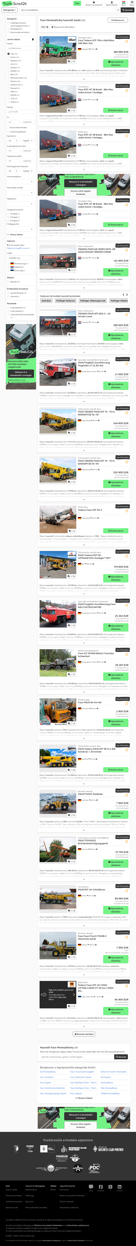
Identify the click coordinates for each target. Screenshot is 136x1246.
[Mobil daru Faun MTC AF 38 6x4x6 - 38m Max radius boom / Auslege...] (58, 144)
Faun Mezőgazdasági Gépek (53, 1093)
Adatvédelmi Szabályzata (51, 1240)
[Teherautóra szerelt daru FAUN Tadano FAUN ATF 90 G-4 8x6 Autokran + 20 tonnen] (58, 758)
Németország (21, 263)
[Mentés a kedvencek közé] (126, 41)
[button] (132, 3)
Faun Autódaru (47, 1077)
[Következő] (74, 50)
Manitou (15, 81)
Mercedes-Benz (18, 78)
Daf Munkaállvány (48, 1071)
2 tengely (15, 213)
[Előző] (42, 50)
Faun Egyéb (45, 1082)
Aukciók (14, 296)
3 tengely (15, 217)
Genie (14, 57)
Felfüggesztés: (13, 224)
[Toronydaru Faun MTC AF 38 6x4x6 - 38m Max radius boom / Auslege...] (58, 99)
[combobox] (21, 258)
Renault (15, 88)
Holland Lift (16, 85)
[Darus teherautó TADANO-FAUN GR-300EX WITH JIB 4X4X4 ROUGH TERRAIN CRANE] (58, 258)
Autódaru (46, 300)
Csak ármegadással (18, 132)
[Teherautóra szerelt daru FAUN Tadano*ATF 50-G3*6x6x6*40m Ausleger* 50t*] (58, 564)
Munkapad (106, 1077)
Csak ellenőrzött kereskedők (22, 316)
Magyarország (18, 248)
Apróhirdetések (18, 293)
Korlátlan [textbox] (14, 258)
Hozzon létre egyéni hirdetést (81, 192)
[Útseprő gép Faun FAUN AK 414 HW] (58, 712)
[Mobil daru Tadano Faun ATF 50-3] (58, 519)
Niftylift (14, 95)
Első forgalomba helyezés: (17, 166)
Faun (14, 54)
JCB (13, 98)
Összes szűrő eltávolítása (64, 27)
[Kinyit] (84, 79)
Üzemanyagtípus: (14, 176)
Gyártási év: (11, 136)
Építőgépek (16, 29)
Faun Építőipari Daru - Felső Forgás (86, 1088)
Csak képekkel (17, 307)
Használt (15, 282)
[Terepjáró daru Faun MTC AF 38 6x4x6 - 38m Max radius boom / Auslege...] (58, 213)
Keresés (129, 10)
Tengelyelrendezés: (15, 210)
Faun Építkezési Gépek (81, 1077)
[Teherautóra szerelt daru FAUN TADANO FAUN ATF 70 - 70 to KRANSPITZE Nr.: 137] (58, 421)
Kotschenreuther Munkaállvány (115, 1071)
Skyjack (15, 67)
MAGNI (15, 71)
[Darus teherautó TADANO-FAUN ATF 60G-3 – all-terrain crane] (58, 323)
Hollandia (19, 267)
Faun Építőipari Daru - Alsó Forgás (86, 1082)
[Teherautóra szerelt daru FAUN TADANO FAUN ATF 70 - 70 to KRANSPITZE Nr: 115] (58, 470)
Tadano (14, 102)
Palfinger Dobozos (65, 300)
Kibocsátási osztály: (15, 187)
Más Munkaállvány (109, 1088)
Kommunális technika (20, 32)
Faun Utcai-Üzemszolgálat (82, 1071)
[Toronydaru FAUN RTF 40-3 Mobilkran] (58, 899)
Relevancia (118, 20)
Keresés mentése (85, 1034)
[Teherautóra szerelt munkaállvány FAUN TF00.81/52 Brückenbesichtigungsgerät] (58, 850)
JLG (14, 64)
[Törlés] (118, 9)
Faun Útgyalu (76, 1093)
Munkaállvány (107, 1082)
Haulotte (15, 60)
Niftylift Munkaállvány (110, 1093)
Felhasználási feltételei (76, 1240)
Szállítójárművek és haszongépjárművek (20, 24)
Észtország (19, 270)
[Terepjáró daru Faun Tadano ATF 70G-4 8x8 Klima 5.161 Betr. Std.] (58, 50)
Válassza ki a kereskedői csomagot (21, 374)
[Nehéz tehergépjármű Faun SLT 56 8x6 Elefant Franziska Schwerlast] (58, 663)
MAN (14, 91)
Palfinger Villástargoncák (92, 300)
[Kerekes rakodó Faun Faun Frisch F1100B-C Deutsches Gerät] (58, 945)
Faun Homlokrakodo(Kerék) (52, 1088)
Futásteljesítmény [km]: (16, 146)
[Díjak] (21, 352)
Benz (14, 74)
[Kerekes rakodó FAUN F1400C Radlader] (58, 803)
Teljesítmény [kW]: (14, 156)
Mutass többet (85, 1098)
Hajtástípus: (11, 199)
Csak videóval (17, 311)
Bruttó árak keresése (18, 127)
